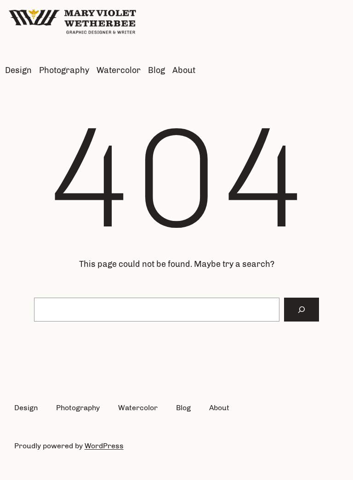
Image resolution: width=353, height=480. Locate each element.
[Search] (301, 310)
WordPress (104, 445)
